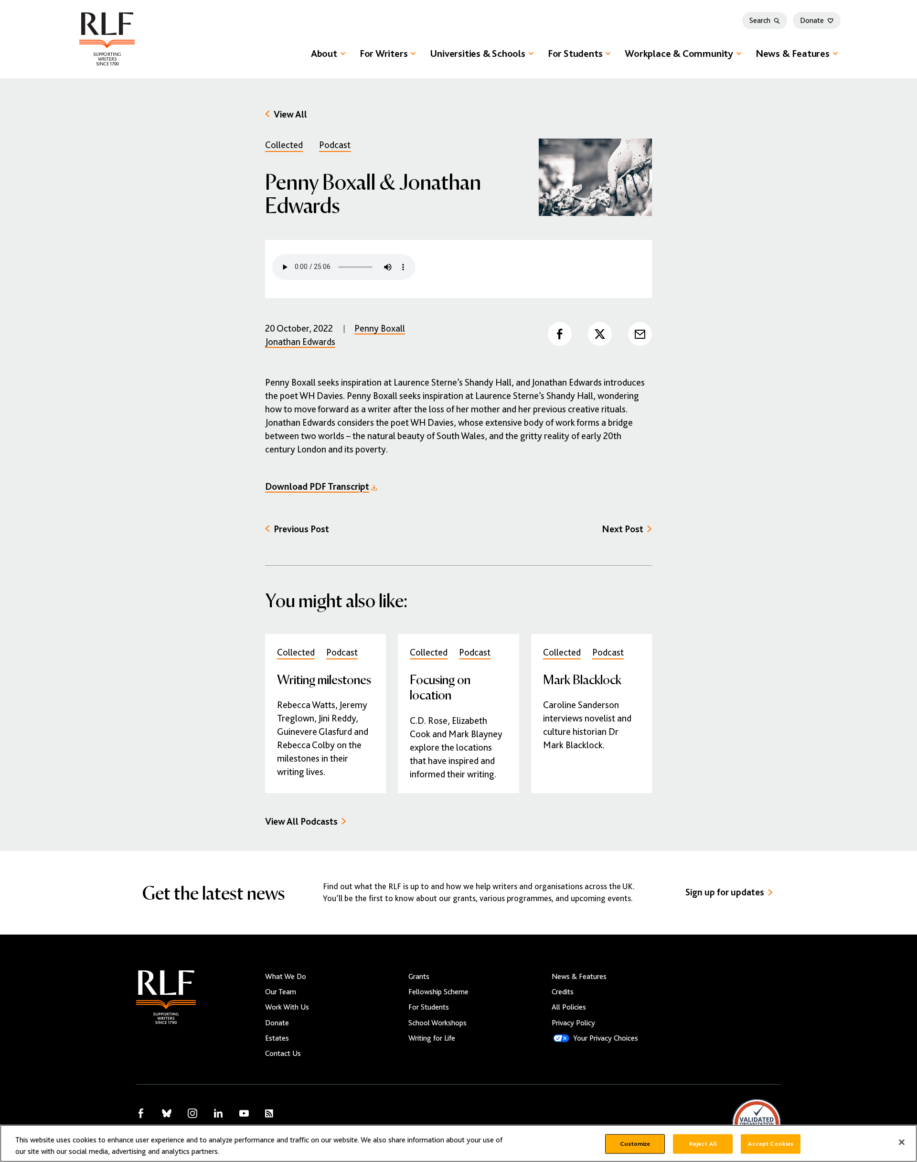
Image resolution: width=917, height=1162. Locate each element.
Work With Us (287, 1007)
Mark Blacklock (582, 679)
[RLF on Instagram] (192, 1113)
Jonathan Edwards (300, 342)
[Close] (901, 1142)
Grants (418, 976)
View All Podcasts (301, 822)
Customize (635, 1144)
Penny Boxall (379, 328)
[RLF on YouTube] (244, 1113)
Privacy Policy (573, 1023)
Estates (277, 1038)
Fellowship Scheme (438, 992)
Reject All (703, 1144)
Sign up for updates (724, 892)
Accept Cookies (770, 1144)
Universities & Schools (477, 53)
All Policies (569, 1007)
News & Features (793, 53)
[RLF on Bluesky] (166, 1113)
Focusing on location (440, 686)
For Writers (384, 53)
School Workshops (437, 1023)
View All (290, 114)
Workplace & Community (679, 53)
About (324, 53)
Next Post (622, 529)
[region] (458, 1143)
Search (759, 20)
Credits (563, 992)
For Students (575, 53)
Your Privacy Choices (605, 1038)
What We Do (285, 976)
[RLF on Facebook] (141, 1113)
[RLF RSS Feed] (269, 1113)
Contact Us (283, 1053)
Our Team (280, 992)
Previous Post (301, 529)
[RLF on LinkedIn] (218, 1113)
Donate (812, 20)
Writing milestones (324, 679)
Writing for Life (431, 1038)
